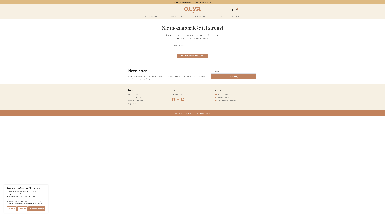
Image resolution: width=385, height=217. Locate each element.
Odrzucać (22, 209)
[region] (26, 199)
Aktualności (236, 16)
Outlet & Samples (198, 16)
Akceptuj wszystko (37, 209)
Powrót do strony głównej (192, 56)
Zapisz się (233, 77)
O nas (174, 90)
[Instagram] (178, 99)
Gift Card (218, 16)
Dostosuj (11, 209)
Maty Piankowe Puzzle (153, 16)
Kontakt (218, 90)
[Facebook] (173, 99)
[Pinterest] (182, 99)
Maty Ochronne (176, 16)
